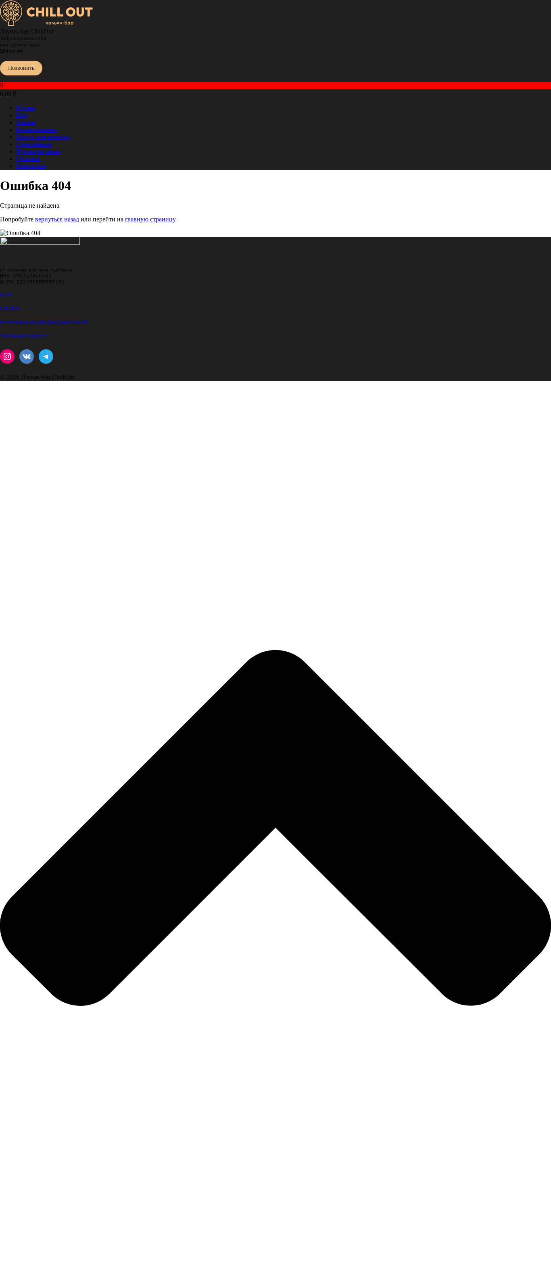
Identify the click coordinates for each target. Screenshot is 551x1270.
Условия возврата (24, 335)
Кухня (25, 107)
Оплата (10, 308)
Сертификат (34, 144)
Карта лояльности (43, 136)
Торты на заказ (38, 151)
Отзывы (28, 158)
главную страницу (150, 219)
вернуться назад (57, 219)
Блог (6, 294)
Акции (25, 122)
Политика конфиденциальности (44, 322)
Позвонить (21, 68)
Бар (21, 115)
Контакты (31, 166)
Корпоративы (36, 129)
